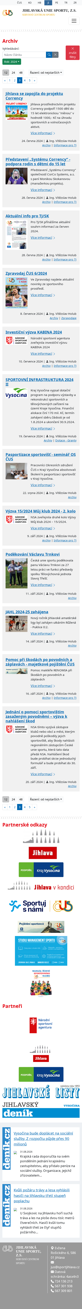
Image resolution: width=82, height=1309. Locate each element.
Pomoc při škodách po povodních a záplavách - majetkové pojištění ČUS (40, 662)
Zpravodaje (68, 318)
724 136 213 (63, 1281)
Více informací (41, 133)
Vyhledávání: (10, 48)
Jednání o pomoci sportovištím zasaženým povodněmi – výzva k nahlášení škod (36, 716)
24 (13, 72)
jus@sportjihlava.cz (65, 1267)
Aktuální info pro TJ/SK (27, 216)
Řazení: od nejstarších (45, 72)
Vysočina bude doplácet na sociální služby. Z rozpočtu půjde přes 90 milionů (43, 1138)
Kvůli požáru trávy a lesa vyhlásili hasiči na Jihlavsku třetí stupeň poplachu (42, 1195)
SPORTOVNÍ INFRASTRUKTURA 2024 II (39, 382)
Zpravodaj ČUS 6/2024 (26, 273)
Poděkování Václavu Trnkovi (33, 554)
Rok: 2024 (10, 62)
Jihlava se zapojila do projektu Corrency (34, 96)
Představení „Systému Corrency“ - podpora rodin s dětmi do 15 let (38, 161)
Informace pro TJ (65, 145)
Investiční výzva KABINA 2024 (34, 332)
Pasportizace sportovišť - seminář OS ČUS (41, 457)
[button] (55, 55)
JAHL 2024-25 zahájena (27, 612)
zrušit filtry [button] (72, 55)
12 (5, 72)
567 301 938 (63, 1286)
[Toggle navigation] (74, 21)
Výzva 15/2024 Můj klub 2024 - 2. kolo (41, 511)
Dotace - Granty (65, 440)
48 (20, 72)
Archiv (46, 145)
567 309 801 (63, 1291)
